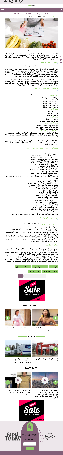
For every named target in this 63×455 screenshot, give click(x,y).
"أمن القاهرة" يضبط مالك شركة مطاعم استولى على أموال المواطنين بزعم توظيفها (45, 392)
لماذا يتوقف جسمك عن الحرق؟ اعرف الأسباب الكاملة (18, 328)
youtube (5, 1)
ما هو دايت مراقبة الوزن (23, 266)
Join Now (30, 448)
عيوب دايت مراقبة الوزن (50, 271)
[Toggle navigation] (2, 9)
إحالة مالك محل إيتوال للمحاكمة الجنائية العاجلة (19, 359)
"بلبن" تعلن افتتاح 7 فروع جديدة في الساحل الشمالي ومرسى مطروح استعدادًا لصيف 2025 (18, 392)
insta (19, 1)
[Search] (61, 9)
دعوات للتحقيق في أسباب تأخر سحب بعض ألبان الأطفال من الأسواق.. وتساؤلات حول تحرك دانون (46, 360)
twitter (16, 1)
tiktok (12, 1)
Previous (55, 318)
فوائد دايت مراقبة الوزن (40, 266)
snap (9, 1)
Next (7, 318)
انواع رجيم (54, 266)
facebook (22, 1)
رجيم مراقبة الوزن (34, 271)
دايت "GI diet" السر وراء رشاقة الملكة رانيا (45, 328)
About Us (41, 441)
